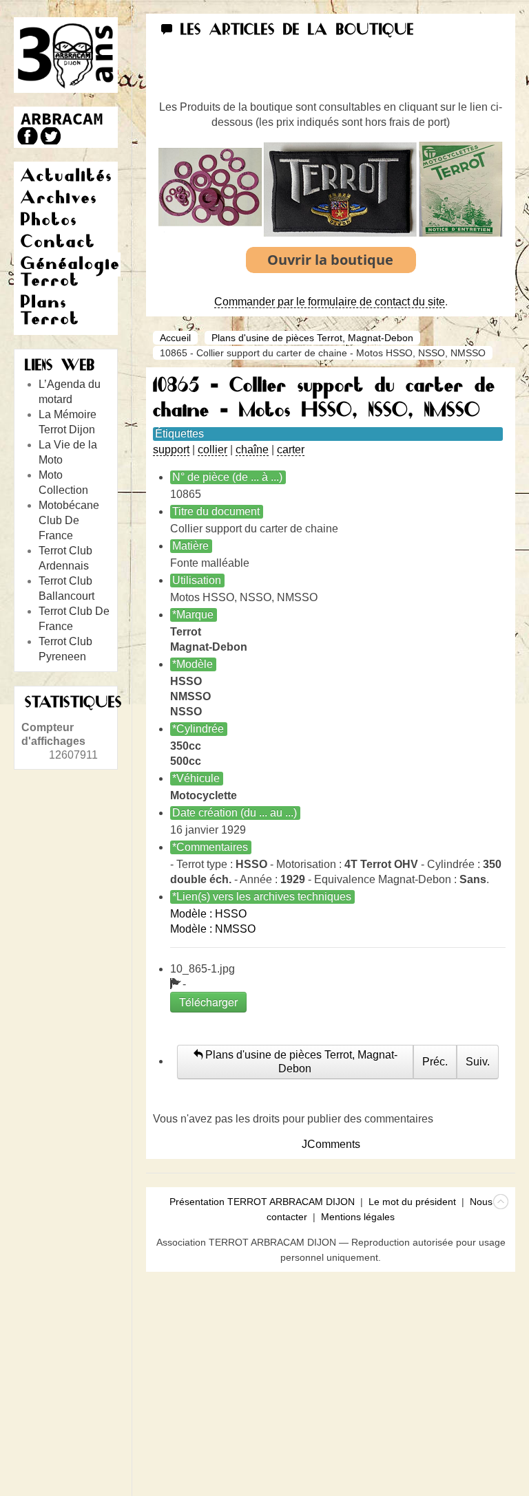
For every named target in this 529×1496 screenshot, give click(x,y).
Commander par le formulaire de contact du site (329, 301)
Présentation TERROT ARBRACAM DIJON (262, 1201)
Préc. (435, 1061)
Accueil (175, 337)
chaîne (252, 449)
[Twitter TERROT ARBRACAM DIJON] (50, 135)
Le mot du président (412, 1201)
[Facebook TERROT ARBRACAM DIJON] (26, 135)
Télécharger (208, 1002)
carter (290, 449)
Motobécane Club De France (69, 520)
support (171, 449)
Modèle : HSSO (208, 914)
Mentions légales (358, 1216)
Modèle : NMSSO (213, 929)
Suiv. (478, 1061)
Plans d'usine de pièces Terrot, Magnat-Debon (312, 337)
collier (212, 449)
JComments (331, 1144)
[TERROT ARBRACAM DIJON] (62, 118)
